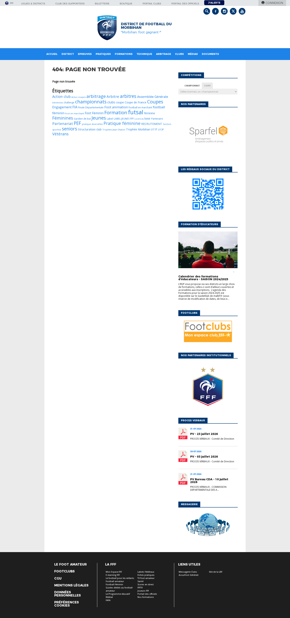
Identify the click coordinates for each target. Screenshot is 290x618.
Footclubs (64, 571)
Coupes (155, 101)
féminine (149, 113)
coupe (120, 102)
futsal (135, 112)
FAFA (108, 600)
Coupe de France (135, 102)
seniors (69, 128)
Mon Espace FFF (114, 572)
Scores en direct (146, 584)
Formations (124, 53)
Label (110, 118)
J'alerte (214, 2)
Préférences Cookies (66, 604)
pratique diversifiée (92, 124)
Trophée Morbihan (138, 129)
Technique (144, 53)
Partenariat (62, 123)
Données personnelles (67, 594)
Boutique (126, 3)
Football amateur (115, 581)
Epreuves (85, 53)
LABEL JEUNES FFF (124, 118)
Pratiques (103, 53)
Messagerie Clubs (188, 572)
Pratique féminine (122, 123)
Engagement (62, 107)
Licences (139, 118)
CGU (58, 578)
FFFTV (140, 587)
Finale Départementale (91, 107)
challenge (69, 102)
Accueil (52, 53)
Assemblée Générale (152, 96)
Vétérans (60, 134)
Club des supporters (70, 3)
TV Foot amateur (146, 578)
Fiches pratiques (146, 575)
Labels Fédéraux (146, 572)
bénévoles (57, 102)
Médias (193, 53)
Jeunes (99, 118)
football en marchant (140, 107)
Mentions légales (71, 585)
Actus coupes (78, 97)
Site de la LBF (215, 572)
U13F (161, 129)
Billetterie (102, 3)
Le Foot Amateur (70, 564)
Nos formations (146, 597)
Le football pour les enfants (120, 578)
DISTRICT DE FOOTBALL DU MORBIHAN (146, 26)
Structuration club (90, 129)
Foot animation (116, 107)
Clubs (179, 53)
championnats (91, 101)
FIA (74, 107)
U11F (154, 129)
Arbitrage (163, 53)
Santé (140, 581)
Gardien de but (82, 118)
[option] (208, 136)
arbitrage (96, 96)
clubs (111, 102)
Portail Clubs (152, 3)
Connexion (274, 3)
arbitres (128, 96)
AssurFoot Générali (188, 575)
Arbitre (113, 96)
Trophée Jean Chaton (113, 129)
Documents (210, 53)
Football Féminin (114, 584)
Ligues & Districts (33, 3)
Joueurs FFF (143, 591)
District (68, 53)
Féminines (62, 118)
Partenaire (157, 118)
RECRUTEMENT (151, 124)
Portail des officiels (185, 3)
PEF (77, 123)
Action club (61, 96)
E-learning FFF (113, 575)
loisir (147, 118)
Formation (115, 112)
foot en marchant (74, 113)
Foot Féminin (94, 113)
